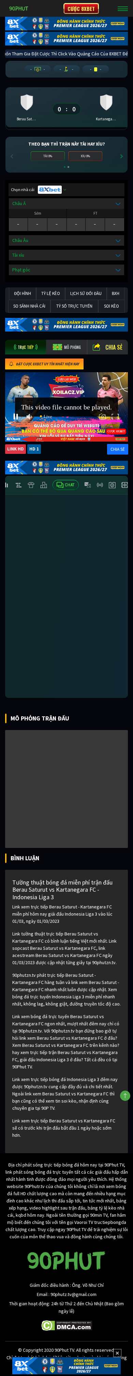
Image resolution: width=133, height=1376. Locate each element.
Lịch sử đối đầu (86, 293)
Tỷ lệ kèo (50, 293)
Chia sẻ (113, 347)
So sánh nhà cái (29, 306)
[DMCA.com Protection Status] (66, 1325)
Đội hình (22, 293)
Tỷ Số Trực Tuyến (74, 306)
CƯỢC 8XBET (81, 8)
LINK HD (15, 449)
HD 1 (34, 449)
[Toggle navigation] (123, 8)
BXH (115, 293)
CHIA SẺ (117, 449)
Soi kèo (111, 306)
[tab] (25, 347)
